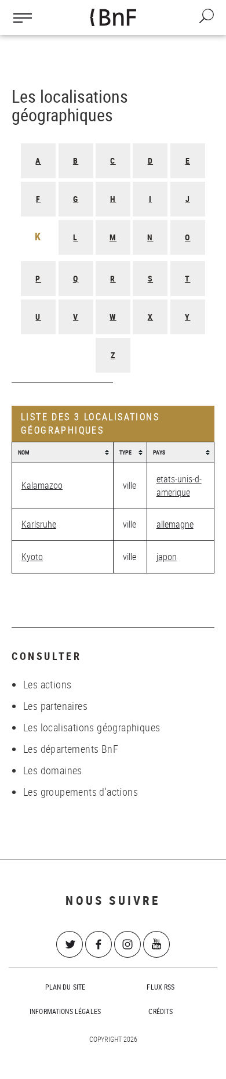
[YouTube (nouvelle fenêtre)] (156, 944)
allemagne (175, 524)
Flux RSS (160, 986)
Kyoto (32, 556)
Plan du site (65, 986)
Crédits (160, 1011)
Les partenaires (55, 706)
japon (166, 556)
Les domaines (52, 770)
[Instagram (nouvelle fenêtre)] (127, 944)
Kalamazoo (42, 485)
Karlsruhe (38, 524)
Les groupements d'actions (80, 792)
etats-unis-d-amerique (179, 485)
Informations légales (65, 1011)
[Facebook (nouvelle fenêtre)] (98, 944)
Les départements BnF (70, 749)
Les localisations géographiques (91, 727)
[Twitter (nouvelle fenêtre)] (69, 944)
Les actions (47, 684)
